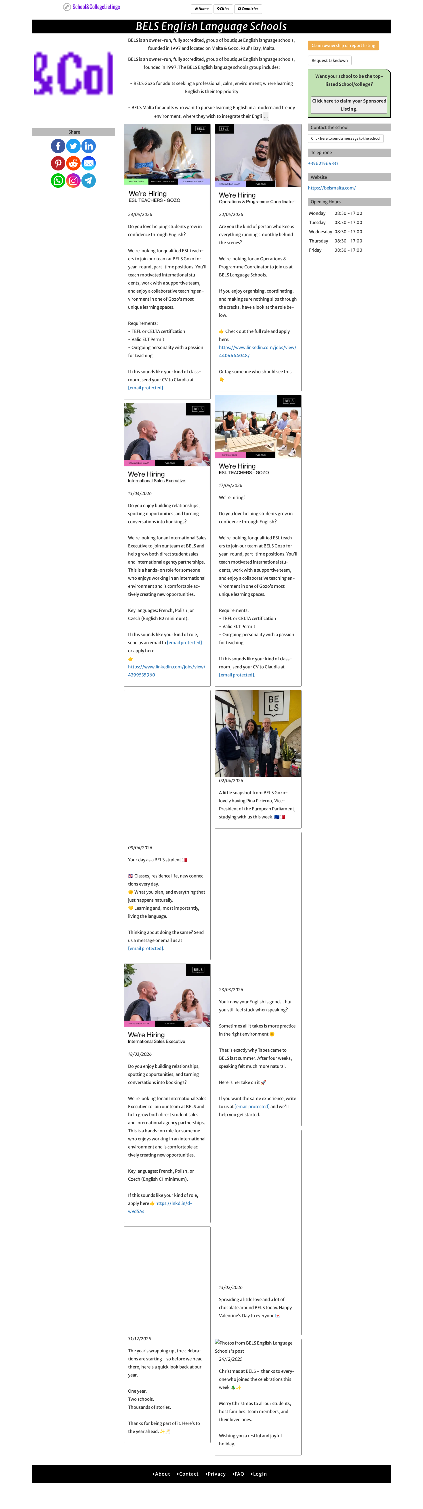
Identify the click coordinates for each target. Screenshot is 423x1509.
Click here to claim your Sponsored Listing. (349, 105)
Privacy (217, 1474)
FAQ (239, 1474)
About (162, 1474)
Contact (189, 1474)
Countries (249, 8)
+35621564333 (323, 163)
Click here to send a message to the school (345, 138)
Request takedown (330, 60)
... (265, 116)
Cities (224, 8)
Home (203, 8)
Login (260, 1474)
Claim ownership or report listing (343, 45)
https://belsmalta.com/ (332, 188)
